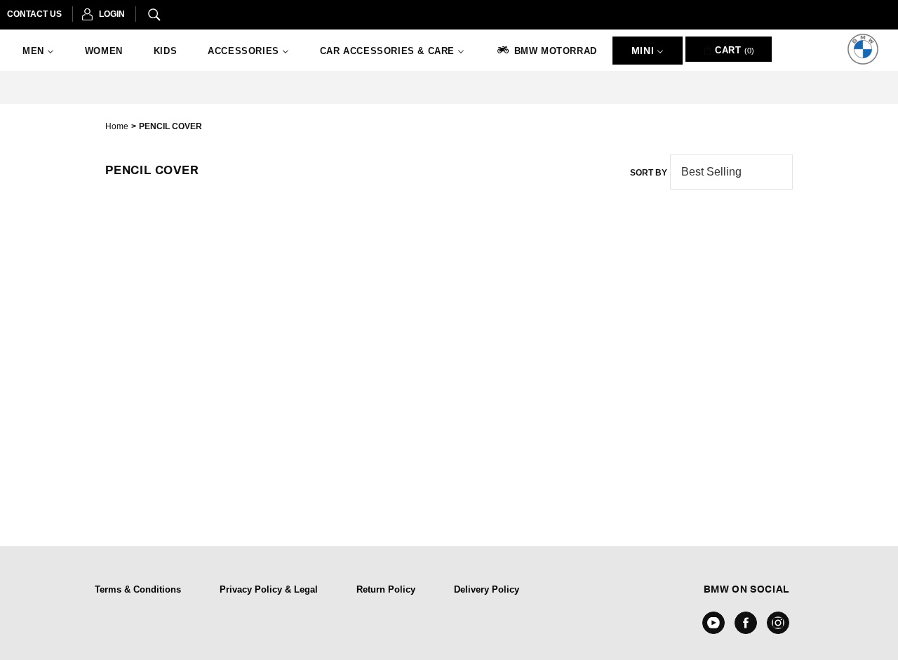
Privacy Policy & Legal (269, 589)
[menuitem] (38, 51)
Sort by (648, 173)
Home (116, 126)
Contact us (34, 14)
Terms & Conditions (138, 589)
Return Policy (385, 589)
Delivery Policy (486, 589)
